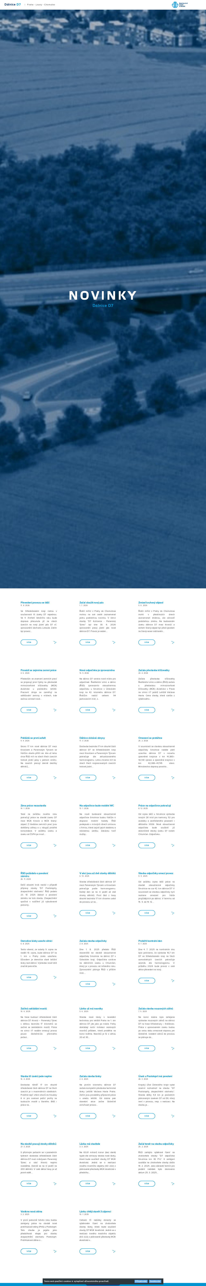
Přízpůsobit (141, 1281)
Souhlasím (155, 1281)
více (29, 642)
